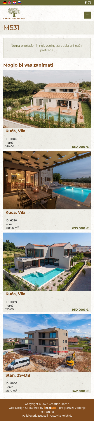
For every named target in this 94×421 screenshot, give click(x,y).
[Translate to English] (10, 2)
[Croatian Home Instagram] (89, 3)
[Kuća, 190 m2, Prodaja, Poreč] (47, 262)
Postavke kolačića (60, 415)
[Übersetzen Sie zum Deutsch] (5, 2)
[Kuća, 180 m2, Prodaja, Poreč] (47, 180)
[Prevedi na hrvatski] (15, 2)
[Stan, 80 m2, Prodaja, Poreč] (47, 343)
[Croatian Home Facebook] (85, 3)
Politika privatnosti (34, 415)
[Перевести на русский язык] (20, 2)
